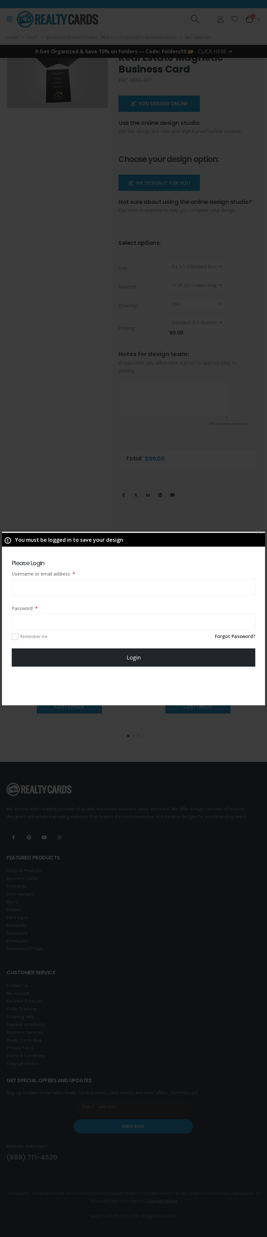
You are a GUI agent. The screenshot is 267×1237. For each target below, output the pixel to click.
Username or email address (52, 573)
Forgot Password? (235, 636)
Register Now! (133, 686)
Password (34, 608)
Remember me (34, 636)
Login (134, 657)
